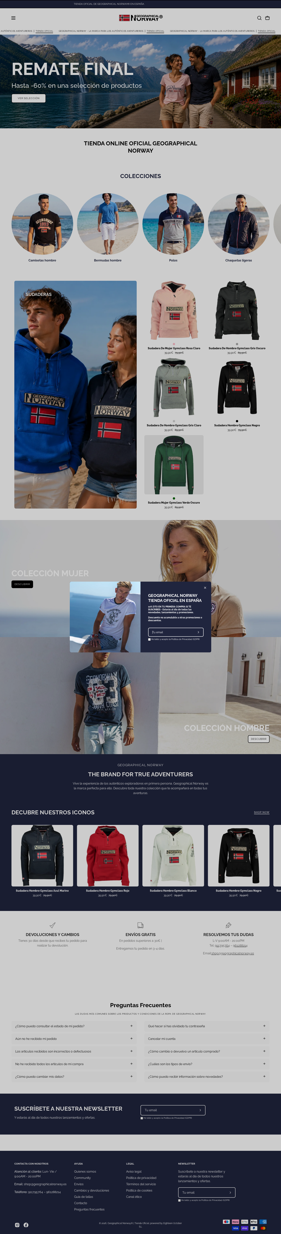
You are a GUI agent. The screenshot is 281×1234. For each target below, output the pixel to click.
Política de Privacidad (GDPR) (185, 639)
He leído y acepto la (175, 639)
